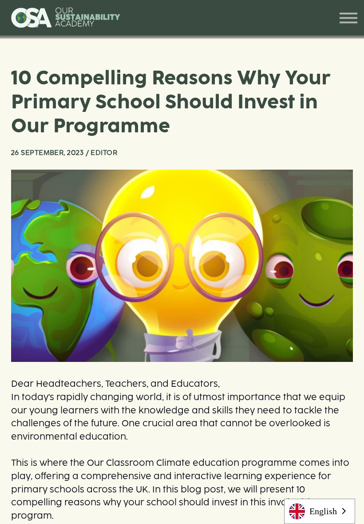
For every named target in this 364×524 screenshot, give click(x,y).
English (323, 511)
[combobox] (319, 511)
